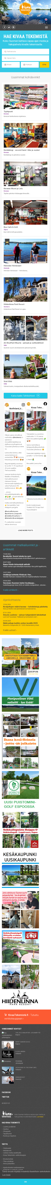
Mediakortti (7, 1150)
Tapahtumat (7, 1134)
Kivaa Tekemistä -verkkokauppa (14, 1155)
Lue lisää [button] (6, 1175)
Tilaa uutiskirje (8, 1161)
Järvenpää (19, 1062)
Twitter (5, 1097)
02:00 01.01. (6, 1103)
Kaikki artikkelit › (10, 590)
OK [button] (25, 1182)
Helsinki (20, 1052)
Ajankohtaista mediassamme (13, 1167)
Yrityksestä (7, 1148)
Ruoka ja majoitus (9, 1136)
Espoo (27, 1034)
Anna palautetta (8, 1163)
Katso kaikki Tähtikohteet (23, 395)
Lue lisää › (40, 1117)
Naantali (20, 1078)
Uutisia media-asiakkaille (12, 1153)
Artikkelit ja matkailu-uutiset (13, 1170)
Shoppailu (7, 1131)
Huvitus (6, 1129)
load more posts (25, 530)
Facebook (6, 1092)
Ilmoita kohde (8, 1159)
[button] (14, 464)
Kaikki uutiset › (10, 630)
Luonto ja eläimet (9, 1127)
